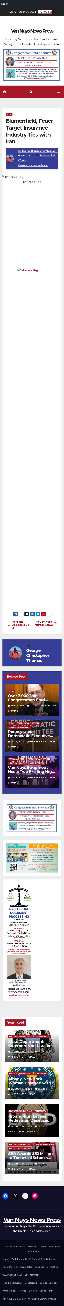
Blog (9, 114)
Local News (31, 1282)
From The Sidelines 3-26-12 (20, 624)
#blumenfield (48, 155)
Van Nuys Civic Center (14, 1298)
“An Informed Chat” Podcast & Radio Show (33, 1259)
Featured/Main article (28, 723)
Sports (43, 1290)
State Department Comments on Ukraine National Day (30, 1045)
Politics (22, 1290)
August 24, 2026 (22, 1051)
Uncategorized (42, 1036)
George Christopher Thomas (38, 151)
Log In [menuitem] (4, 3)
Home (5, 1259)
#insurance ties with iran (33, 165)
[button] (31, 91)
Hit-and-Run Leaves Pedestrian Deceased (29, 1118)
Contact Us (52, 1267)
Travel (52, 1290)
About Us (7, 1267)
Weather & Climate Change (42, 1298)
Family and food (17, 759)
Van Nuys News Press (32, 31)
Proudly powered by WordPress (21, 1246)
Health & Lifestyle (18, 763)
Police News (40, 1074)
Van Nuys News (37, 763)
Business (39, 1267)
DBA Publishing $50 (12, 1274)
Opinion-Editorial (48, 1282)
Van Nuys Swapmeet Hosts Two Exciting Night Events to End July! (32, 771)
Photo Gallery (9, 1290)
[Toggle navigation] (59, 91)
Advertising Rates (23, 1267)
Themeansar (31, 1251)
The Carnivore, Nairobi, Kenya (43, 623)
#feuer (22, 160)
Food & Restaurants (12, 1282)
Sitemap (33, 1290)
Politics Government (19, 727)
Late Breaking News (44, 1144)
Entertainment (32, 1274)
